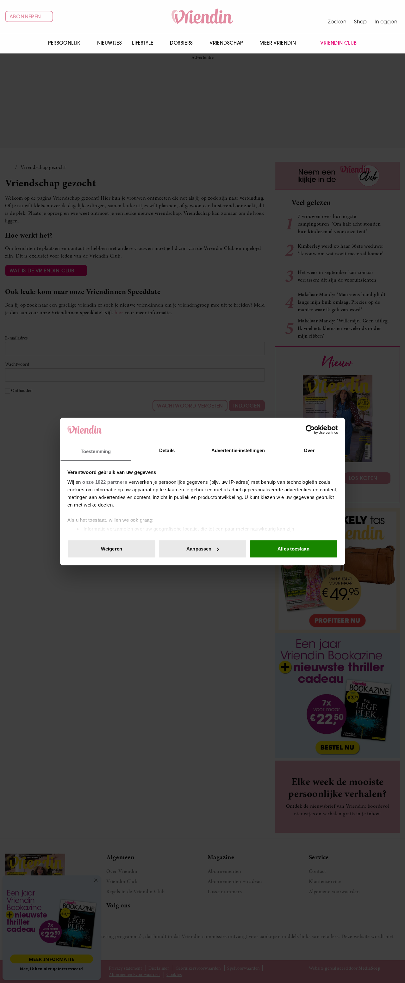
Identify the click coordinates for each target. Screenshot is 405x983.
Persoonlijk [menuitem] (64, 43)
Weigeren (111, 548)
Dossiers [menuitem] (181, 43)
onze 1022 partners (104, 482)
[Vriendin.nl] (202, 16)
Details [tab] (167, 450)
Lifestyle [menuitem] (142, 43)
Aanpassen (198, 548)
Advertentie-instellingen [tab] (238, 450)
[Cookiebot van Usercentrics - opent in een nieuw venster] (310, 429)
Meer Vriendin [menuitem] (277, 43)
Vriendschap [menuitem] (226, 43)
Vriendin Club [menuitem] (338, 43)
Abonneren (25, 16)
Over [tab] (309, 450)
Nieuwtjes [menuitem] (109, 43)
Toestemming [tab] (96, 451)
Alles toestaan (293, 548)
